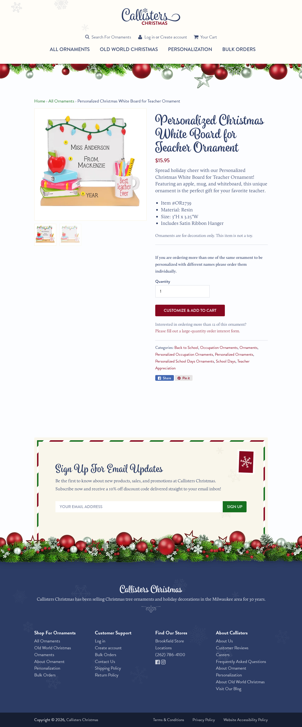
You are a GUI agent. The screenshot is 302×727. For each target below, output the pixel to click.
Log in (149, 37)
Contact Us (105, 661)
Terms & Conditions (168, 720)
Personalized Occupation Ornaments (184, 354)
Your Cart (208, 37)
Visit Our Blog (228, 688)
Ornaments (248, 348)
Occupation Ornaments (219, 348)
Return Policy (106, 674)
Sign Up (234, 507)
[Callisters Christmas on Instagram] (163, 661)
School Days (225, 361)
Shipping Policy (108, 668)
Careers (223, 654)
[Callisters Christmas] (151, 16)
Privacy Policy (204, 720)
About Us (224, 640)
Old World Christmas (129, 49)
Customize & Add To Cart (190, 310)
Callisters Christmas (82, 720)
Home (39, 101)
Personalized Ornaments (234, 354)
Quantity (162, 281)
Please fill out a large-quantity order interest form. (197, 330)
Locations (163, 647)
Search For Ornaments (111, 37)
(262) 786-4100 (170, 654)
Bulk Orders (239, 49)
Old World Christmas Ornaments (52, 651)
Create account (173, 37)
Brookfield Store (169, 640)
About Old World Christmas (240, 681)
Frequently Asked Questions (241, 661)
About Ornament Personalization (49, 665)
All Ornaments (70, 49)
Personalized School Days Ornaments (184, 361)
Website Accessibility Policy (245, 720)
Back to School (186, 348)
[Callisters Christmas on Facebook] (158, 661)
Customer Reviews (232, 647)
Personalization (190, 49)
